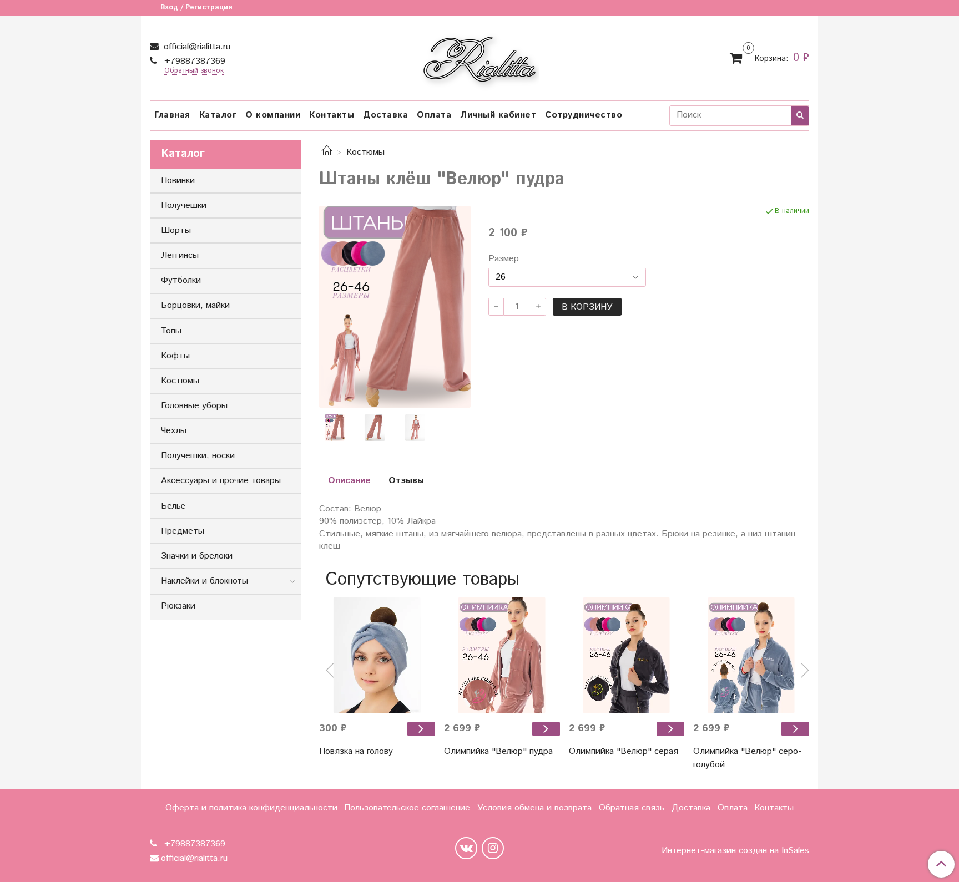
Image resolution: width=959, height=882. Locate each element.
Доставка (385, 115)
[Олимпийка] (502, 655)
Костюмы (365, 152)
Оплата (434, 115)
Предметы (182, 531)
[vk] (466, 848)
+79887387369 (193, 61)
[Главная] (326, 152)
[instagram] (493, 848)
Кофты (175, 355)
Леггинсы (180, 255)
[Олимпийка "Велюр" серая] (670, 729)
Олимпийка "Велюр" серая (623, 751)
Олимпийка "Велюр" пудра (498, 751)
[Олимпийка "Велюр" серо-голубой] (795, 729)
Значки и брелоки (197, 556)
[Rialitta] (479, 55)
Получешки (183, 205)
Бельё (173, 506)
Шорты (176, 230)
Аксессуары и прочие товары (221, 480)
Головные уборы (194, 405)
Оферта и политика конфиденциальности (251, 808)
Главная (172, 115)
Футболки (181, 280)
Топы (171, 331)
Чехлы (173, 430)
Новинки (178, 180)
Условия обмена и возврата (534, 808)
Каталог (218, 115)
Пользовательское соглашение (407, 808)
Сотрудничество (583, 115)
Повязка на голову (356, 751)
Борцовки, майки (195, 305)
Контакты (331, 115)
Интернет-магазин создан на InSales (735, 850)
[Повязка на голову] (377, 655)
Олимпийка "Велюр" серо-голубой (747, 758)
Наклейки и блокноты (204, 581)
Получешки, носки (198, 455)
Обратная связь (631, 808)
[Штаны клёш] (395, 306)
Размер (503, 259)
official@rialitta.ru (195, 46)
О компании (272, 115)
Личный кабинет (498, 115)
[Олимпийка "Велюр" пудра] (546, 729)
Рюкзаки (178, 606)
